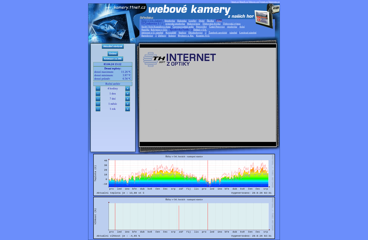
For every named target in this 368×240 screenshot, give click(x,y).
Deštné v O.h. (200, 29)
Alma (219, 20)
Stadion (182, 32)
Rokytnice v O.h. (159, 29)
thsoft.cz (244, 1)
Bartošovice (147, 35)
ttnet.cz (235, 1)
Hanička (145, 29)
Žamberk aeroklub (218, 32)
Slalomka (181, 20)
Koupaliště (171, 32)
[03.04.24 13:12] (208, 141)
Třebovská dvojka (211, 23)
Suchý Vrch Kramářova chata (155, 26)
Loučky (192, 20)
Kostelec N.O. (203, 35)
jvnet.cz (264, 1)
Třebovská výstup (232, 23)
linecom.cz (274, 1)
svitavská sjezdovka (175, 23)
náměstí (233, 32)
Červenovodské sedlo (183, 26)
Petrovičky (201, 26)
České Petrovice (217, 26)
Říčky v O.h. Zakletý (152, 20)
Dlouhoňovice (195, 32)
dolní (242, 26)
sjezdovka (232, 26)
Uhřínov (162, 35)
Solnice (172, 35)
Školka (210, 20)
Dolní (201, 20)
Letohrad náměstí (247, 32)
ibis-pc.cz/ (254, 1)
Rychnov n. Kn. (186, 35)
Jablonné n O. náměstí (152, 32)
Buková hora (193, 23)
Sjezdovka (170, 20)
